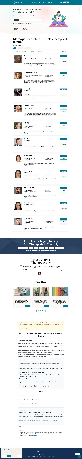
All (14, 48)
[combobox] (16, 20)
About (29, 456)
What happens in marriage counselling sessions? (28, 399)
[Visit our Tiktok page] (45, 454)
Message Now (64, 56)
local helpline (34, 435)
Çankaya (28, 250)
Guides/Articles (41, 2)
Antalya (49, 250)
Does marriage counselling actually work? (27, 395)
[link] (18, 35)
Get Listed (66, 2)
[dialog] (11, 453)
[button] (40, 61)
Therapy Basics (33, 2)
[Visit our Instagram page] (40, 454)
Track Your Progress (57, 297)
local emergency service (55, 433)
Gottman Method (38, 374)
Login (61, 2)
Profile (63, 58)
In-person (20, 48)
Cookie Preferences (51, 456)
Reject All (4, 456)
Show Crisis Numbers (24, 328)
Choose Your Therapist (20, 297)
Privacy (33, 456)
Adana (54, 250)
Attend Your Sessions (38, 297)
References (21, 426)
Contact (36, 456)
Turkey (14, 35)
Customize (18, 456)
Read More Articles (41, 310)
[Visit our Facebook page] (37, 454)
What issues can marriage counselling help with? (28, 403)
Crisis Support (49, 2)
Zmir (38, 250)
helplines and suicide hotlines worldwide (52, 324)
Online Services (27, 48)
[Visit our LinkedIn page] (42, 454)
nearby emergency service (50, 322)
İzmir (34, 250)
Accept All (9, 456)
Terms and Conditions (43, 456)
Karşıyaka (43, 250)
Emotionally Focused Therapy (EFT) (27, 374)
